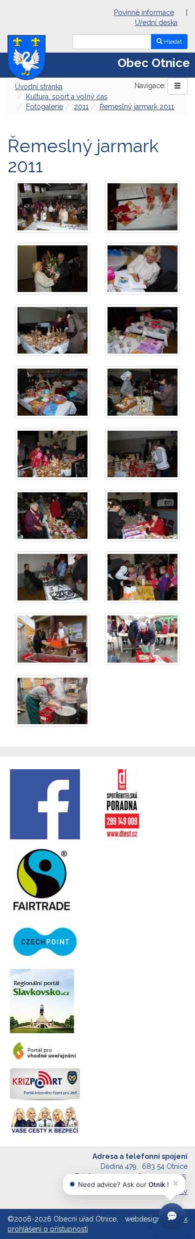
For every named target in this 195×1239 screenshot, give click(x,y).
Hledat (172, 41)
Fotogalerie (44, 107)
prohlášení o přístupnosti (48, 1229)
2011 (81, 107)
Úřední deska (156, 23)
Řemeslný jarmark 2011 (137, 107)
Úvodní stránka (38, 87)
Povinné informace (144, 13)
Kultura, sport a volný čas (67, 97)
